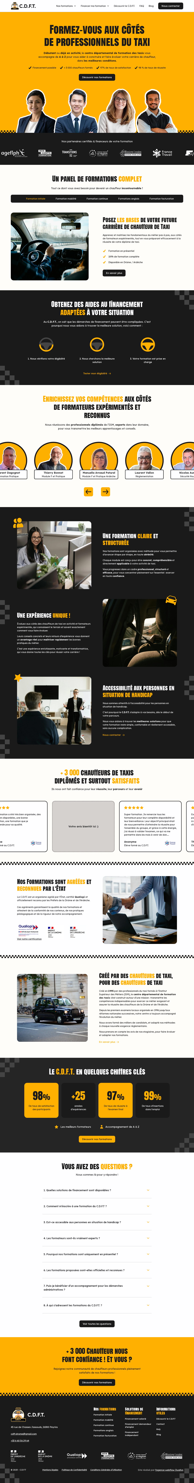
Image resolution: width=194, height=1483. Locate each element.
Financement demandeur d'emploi (138, 1425)
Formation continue (104, 1425)
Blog (151, 6)
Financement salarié (135, 1419)
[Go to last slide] (88, 491)
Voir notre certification (29, 939)
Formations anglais (103, 1430)
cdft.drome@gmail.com (24, 1433)
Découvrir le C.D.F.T (166, 1419)
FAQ (141, 6)
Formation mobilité (103, 1420)
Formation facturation (105, 1435)
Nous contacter (171, 6)
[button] (66, 6)
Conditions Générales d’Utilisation (106, 1470)
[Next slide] (105, 491)
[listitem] (51, 460)
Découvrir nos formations (97, 77)
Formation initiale (103, 1414)
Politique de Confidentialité (74, 1470)
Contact (160, 1424)
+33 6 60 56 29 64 (20, 1440)
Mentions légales (50, 1470)
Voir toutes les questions (97, 1323)
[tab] (35, 199)
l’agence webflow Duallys (169, 1470)
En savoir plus (114, 273)
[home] (23, 6)
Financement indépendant (131, 1434)
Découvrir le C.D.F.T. (124, 6)
